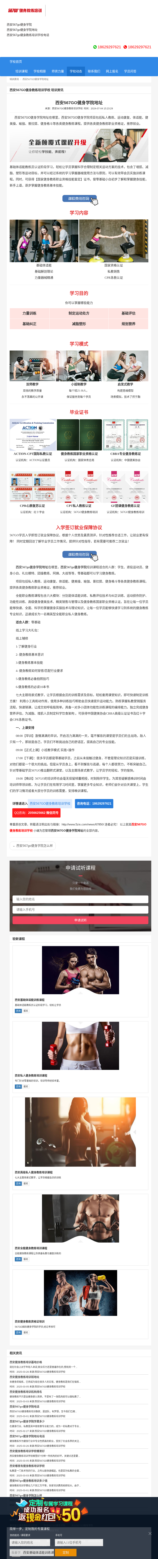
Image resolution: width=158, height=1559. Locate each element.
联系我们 (94, 71)
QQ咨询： (36, 812)
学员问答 (130, 71)
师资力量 (58, 71)
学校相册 (40, 71)
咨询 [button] (18, 1011)
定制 (66, 1552)
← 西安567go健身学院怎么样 (33, 845)
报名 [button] (26, 1011)
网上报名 (112, 71)
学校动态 (76, 71)
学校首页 (16, 61)
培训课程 (21, 71)
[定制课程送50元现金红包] (53, 1510)
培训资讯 (14, 79)
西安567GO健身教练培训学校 (50, 803)
